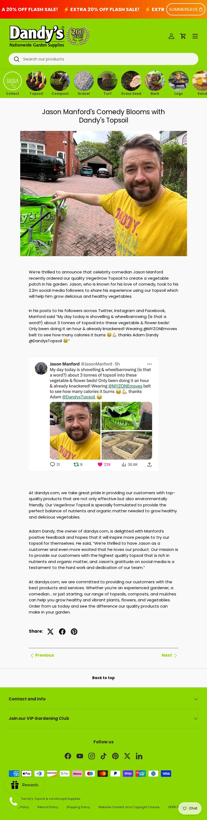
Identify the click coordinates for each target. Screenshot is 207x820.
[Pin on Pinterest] (74, 632)
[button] (183, 36)
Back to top (103, 677)
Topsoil (36, 93)
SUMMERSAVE (183, 9)
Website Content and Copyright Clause (128, 807)
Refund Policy (47, 807)
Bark (155, 93)
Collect (12, 93)
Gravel (84, 93)
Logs (178, 93)
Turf (108, 93)
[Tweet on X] (50, 632)
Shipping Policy (78, 807)
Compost (60, 93)
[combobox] (103, 59)
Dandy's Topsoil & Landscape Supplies (51, 799)
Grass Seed (131, 93)
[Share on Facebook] (62, 632)
